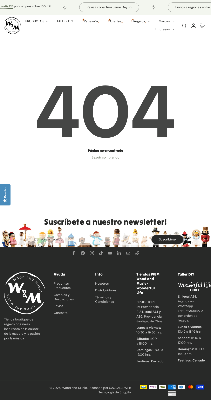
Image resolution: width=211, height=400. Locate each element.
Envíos (58, 306)
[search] (184, 25)
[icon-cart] (202, 25)
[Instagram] (91, 253)
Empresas (162, 29)
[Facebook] (73, 253)
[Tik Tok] (101, 253)
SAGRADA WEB (120, 388)
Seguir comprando (105, 157)
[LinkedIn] (119, 253)
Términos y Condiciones (104, 299)
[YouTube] (110, 253)
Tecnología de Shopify (114, 392)
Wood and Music (74, 388)
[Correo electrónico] (128, 253)
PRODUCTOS (34, 21)
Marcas (164, 21)
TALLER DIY (65, 21)
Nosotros (102, 284)
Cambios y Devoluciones (64, 297)
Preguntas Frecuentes (62, 286)
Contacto (61, 313)
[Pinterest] (82, 253)
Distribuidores (106, 290)
